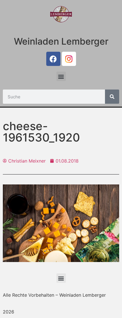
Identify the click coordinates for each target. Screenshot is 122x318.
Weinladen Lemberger (61, 41)
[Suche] (112, 97)
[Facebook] (53, 59)
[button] (61, 76)
